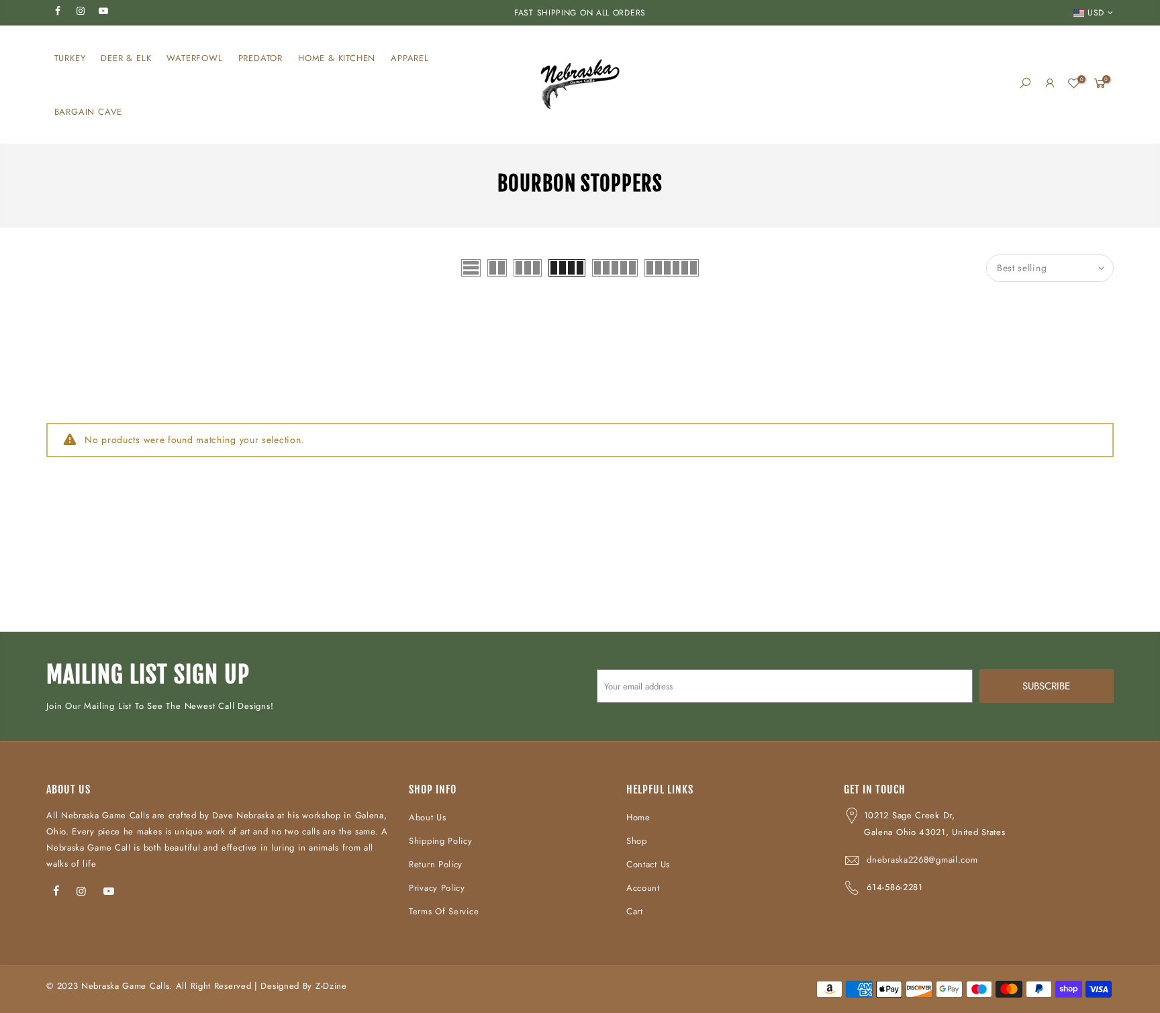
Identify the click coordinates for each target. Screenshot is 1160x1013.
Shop (636, 840)
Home (638, 817)
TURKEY (70, 58)
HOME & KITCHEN (336, 58)
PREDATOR (260, 58)
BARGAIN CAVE (88, 111)
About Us (427, 817)
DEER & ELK (126, 58)
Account (643, 887)
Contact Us (648, 864)
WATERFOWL (194, 58)
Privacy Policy (437, 887)
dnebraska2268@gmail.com (922, 859)
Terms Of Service (444, 911)
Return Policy (436, 864)
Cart (634, 911)
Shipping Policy (441, 840)
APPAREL (410, 58)
